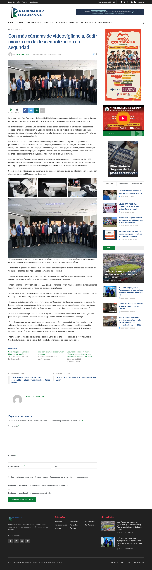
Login (142, 2)
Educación (11, 2)
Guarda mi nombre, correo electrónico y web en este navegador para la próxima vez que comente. (49, 477)
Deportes (47, 23)
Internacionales (102, 23)
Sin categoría (90, 525)
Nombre (12, 456)
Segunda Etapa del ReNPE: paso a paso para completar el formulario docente (130, 233)
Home (10, 23)
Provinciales (33, 23)
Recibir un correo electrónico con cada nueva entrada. (29, 493)
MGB (60, 562)
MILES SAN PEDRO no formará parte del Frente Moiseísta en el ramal (129, 206)
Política (73, 23)
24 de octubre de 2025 (40, 54)
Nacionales (86, 23)
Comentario (13, 426)
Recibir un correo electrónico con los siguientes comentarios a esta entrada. (38, 485)
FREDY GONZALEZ (22, 54)
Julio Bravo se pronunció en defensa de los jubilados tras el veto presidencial (131, 220)
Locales (19, 23)
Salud (18, 2)
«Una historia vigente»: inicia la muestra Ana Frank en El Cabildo (131, 306)
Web (56, 466)
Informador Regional (20, 562)
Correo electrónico (16, 466)
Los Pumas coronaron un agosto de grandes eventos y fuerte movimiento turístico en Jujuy (120, 274)
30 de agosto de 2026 (113, 280)
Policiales (60, 23)
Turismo (24, 2)
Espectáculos (33, 2)
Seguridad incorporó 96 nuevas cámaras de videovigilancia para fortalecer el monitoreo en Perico (79, 354)
